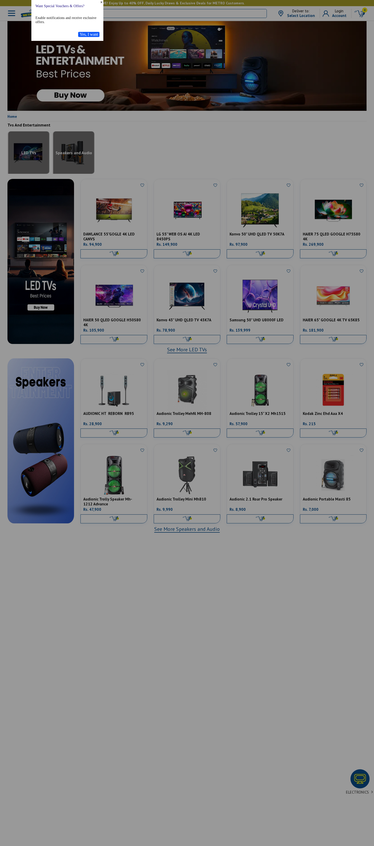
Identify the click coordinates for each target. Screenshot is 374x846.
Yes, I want (89, 68)
